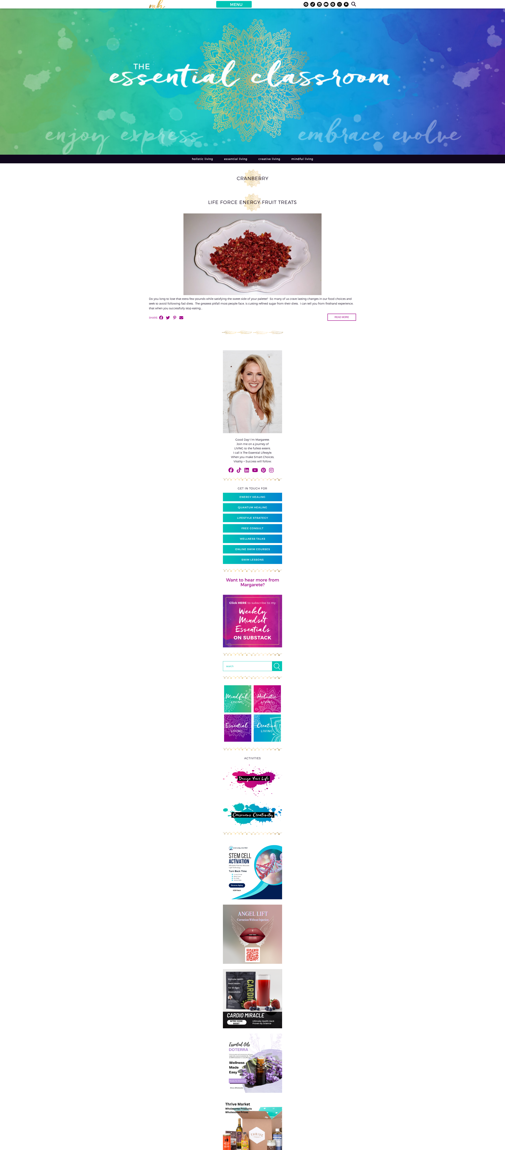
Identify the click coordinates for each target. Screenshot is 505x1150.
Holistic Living (202, 159)
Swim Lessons (252, 559)
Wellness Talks (252, 538)
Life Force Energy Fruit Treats (252, 202)
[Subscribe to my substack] (346, 4)
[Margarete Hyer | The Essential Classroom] (157, 6)
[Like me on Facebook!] (306, 4)
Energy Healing (252, 496)
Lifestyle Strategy (252, 517)
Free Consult (252, 528)
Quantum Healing (252, 507)
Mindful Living (302, 159)
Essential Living (235, 159)
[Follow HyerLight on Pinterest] (332, 4)
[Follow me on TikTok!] (312, 4)
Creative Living (269, 159)
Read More (342, 317)
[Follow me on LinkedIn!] (319, 4)
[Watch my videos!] (326, 4)
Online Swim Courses (252, 549)
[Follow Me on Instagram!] (339, 4)
